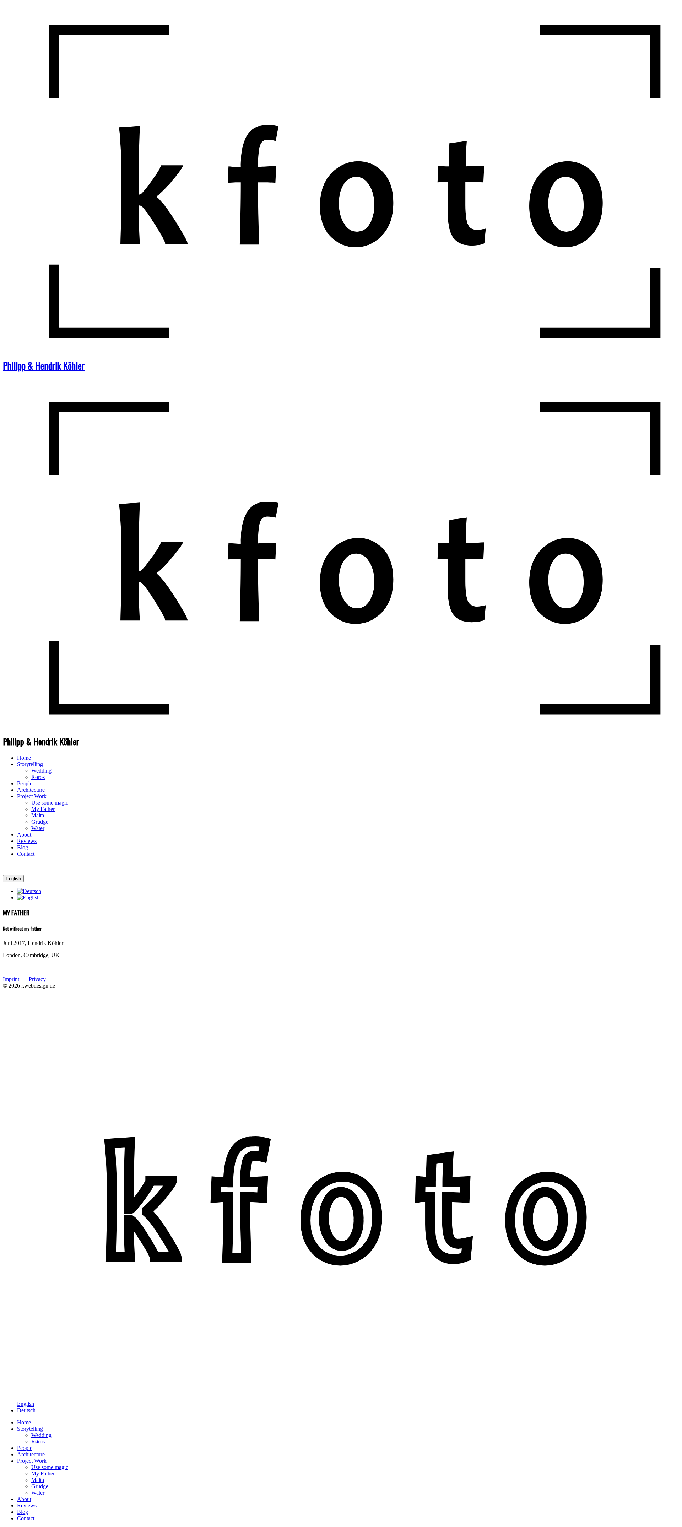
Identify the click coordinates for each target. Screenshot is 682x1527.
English (13, 878)
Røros (38, 777)
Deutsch (26, 1410)
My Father (43, 809)
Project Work (32, 796)
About (24, 835)
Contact (25, 854)
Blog (22, 847)
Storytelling (30, 764)
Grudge (39, 822)
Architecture (31, 790)
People (24, 783)
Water (37, 828)
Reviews (27, 841)
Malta (37, 815)
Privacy (37, 979)
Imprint (11, 979)
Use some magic (49, 803)
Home (24, 758)
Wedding (41, 771)
